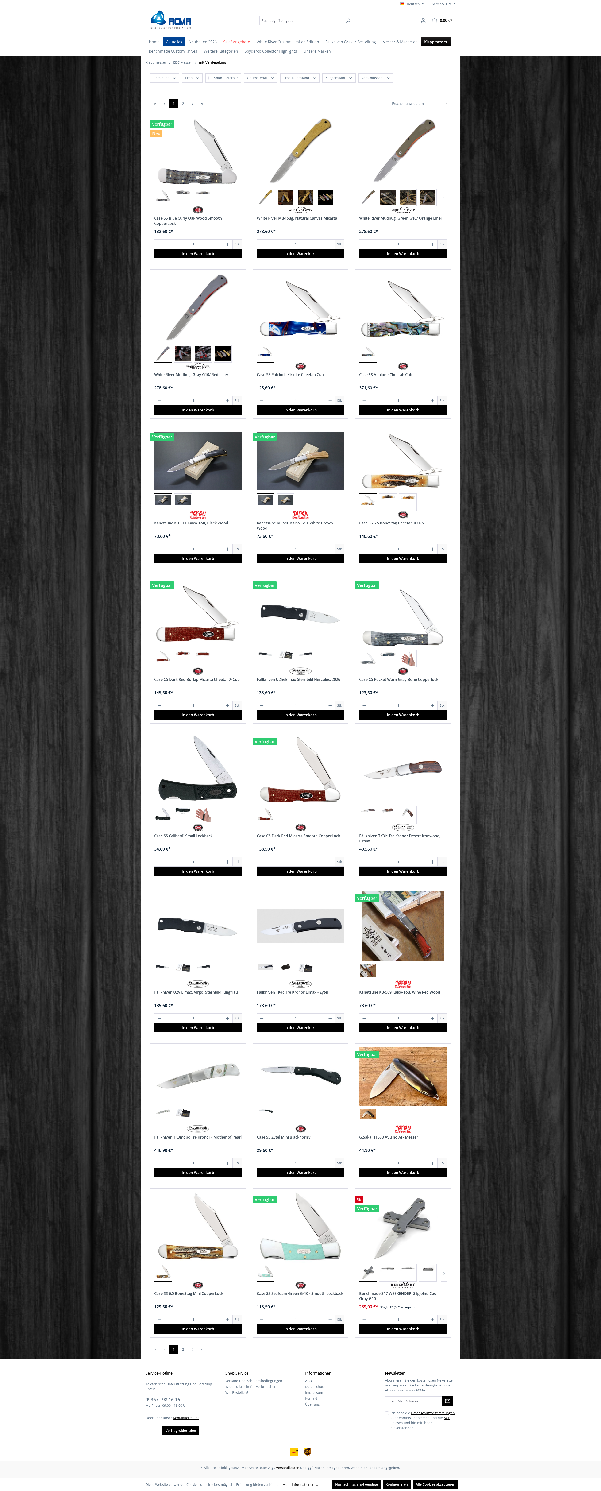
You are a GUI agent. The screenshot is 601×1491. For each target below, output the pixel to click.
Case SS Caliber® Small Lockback (183, 835)
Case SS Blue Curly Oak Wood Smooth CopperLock (188, 221)
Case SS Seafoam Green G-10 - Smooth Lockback (300, 1293)
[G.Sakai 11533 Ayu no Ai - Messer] (403, 1076)
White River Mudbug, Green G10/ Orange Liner (400, 218)
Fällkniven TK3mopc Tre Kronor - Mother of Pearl (198, 1137)
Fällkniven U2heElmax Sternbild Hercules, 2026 (298, 679)
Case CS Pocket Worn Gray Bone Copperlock (398, 679)
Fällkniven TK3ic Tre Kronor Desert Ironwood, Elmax (399, 838)
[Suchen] (347, 20)
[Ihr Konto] (423, 20)
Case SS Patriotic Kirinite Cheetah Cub (290, 374)
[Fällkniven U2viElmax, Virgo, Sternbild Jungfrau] (198, 926)
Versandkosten (287, 1467)
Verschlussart (373, 78)
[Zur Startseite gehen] (170, 19)
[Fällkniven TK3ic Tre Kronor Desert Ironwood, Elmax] (403, 770)
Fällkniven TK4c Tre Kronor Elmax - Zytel (292, 992)
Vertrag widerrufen (181, 1430)
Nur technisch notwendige (356, 1484)
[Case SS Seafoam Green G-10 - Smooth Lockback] (300, 1227)
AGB (308, 1381)
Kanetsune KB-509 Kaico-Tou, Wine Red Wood (399, 992)
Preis (189, 78)
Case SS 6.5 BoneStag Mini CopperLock (188, 1293)
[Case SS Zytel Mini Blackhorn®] (300, 1076)
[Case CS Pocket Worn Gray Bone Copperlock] (403, 613)
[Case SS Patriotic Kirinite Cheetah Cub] (300, 308)
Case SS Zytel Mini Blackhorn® (284, 1137)
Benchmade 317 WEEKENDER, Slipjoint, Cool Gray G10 (398, 1296)
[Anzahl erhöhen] (228, 244)
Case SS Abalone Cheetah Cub (385, 374)
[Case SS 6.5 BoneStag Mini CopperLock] (198, 1227)
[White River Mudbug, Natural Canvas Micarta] (300, 152)
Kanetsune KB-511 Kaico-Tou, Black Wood (191, 523)
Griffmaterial (257, 78)
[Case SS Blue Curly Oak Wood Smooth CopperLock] (198, 152)
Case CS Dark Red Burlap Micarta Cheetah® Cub (197, 679)
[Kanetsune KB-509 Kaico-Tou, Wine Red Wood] (403, 926)
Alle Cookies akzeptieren (435, 1484)
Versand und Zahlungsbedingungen (253, 1381)
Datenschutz (315, 1386)
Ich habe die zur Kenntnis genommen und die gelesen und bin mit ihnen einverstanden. (423, 1420)
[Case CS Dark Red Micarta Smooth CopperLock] (300, 770)
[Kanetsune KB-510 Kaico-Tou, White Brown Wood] (300, 461)
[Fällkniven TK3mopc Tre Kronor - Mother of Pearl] (198, 1076)
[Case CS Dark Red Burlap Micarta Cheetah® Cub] (198, 613)
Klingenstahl (335, 78)
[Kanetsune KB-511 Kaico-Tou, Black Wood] (198, 461)
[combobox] (301, 20)
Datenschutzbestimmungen (433, 1413)
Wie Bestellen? (236, 1392)
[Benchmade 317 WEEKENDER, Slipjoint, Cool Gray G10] (403, 1227)
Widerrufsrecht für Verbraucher (250, 1386)
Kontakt (311, 1398)
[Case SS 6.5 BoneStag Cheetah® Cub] (403, 461)
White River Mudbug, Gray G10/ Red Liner (191, 374)
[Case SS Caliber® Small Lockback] (198, 770)
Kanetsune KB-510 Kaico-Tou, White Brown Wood (295, 525)
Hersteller (161, 78)
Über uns (312, 1404)
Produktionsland (296, 78)
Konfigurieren (397, 1484)
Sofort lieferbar (226, 78)
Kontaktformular (186, 1418)
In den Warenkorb (198, 253)
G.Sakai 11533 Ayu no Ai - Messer (388, 1137)
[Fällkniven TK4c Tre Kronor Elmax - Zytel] (300, 926)
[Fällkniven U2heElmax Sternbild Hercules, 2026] (300, 613)
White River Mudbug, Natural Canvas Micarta (297, 218)
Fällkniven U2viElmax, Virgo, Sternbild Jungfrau (196, 992)
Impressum (314, 1392)
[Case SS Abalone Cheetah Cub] (403, 308)
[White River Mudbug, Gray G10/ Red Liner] (198, 308)
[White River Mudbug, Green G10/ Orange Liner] (403, 152)
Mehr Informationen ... (300, 1484)
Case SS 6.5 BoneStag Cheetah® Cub (391, 523)
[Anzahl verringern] (159, 244)
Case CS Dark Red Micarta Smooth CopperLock (298, 835)
